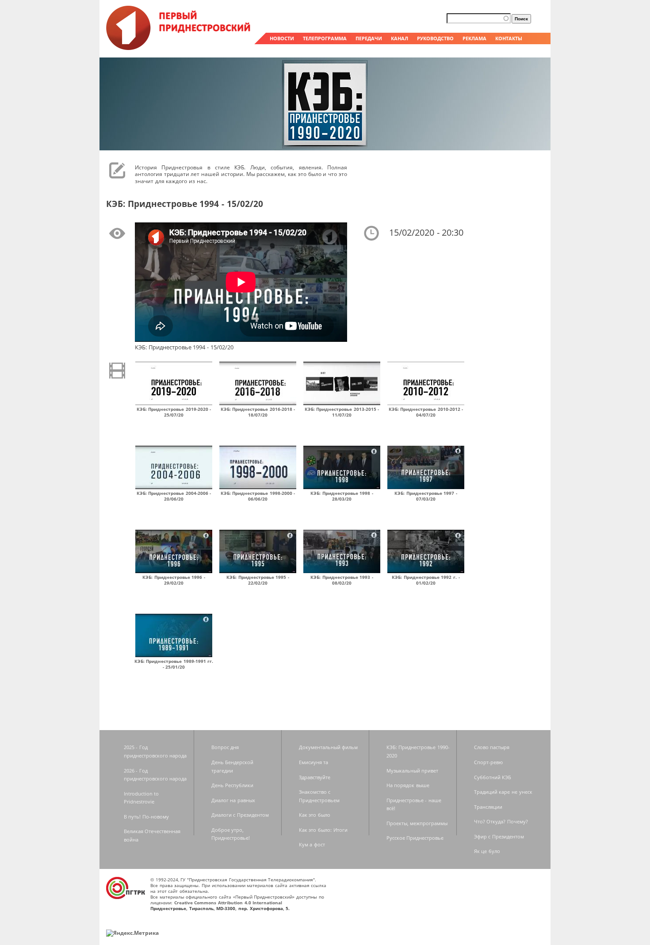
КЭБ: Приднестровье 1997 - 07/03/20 (425, 496)
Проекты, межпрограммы (417, 823)
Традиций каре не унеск (503, 791)
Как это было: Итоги (323, 829)
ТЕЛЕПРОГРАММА (325, 38)
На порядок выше (407, 785)
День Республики (232, 785)
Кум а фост (312, 844)
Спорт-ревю (488, 762)
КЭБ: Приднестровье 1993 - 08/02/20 (341, 580)
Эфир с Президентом (499, 836)
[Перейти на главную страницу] (179, 48)
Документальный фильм (328, 747)
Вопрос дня (225, 747)
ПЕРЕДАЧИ (369, 38)
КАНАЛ (399, 38)
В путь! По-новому (146, 816)
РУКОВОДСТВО (435, 38)
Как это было (314, 814)
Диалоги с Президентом (240, 814)
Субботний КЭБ (493, 777)
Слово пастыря (492, 747)
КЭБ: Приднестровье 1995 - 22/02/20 (257, 580)
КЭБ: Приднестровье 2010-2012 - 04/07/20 (426, 412)
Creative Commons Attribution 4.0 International (228, 902)
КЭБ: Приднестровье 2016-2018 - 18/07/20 (258, 412)
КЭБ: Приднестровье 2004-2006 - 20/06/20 (174, 496)
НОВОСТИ (282, 38)
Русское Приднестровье (415, 837)
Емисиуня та (314, 762)
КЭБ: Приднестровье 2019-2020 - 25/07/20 (174, 412)
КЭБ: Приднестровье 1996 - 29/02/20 (173, 580)
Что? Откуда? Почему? (501, 821)
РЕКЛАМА (474, 38)
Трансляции (488, 806)
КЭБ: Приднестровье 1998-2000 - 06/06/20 (258, 496)
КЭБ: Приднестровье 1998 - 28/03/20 (341, 496)
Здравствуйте (314, 777)
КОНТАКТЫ (508, 38)
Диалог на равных (233, 800)
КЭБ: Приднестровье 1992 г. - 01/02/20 (426, 580)
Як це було (487, 851)
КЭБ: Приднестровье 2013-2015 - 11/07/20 (342, 412)
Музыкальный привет (412, 770)
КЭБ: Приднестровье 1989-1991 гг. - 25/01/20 (174, 664)
